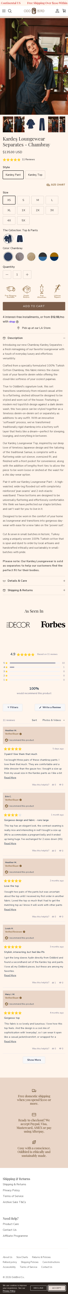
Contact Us (10, 1230)
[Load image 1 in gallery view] (34, 69)
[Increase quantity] (27, 274)
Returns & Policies (41, 1257)
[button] (19, 160)
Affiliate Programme (15, 1236)
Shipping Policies (30, 1262)
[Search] (11, 11)
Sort (35, 720)
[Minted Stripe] (31, 257)
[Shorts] (19, 239)
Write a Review (53, 708)
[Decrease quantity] (7, 274)
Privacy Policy (11, 1190)
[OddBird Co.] (34, 11)
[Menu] (4, 11)
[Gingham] (19, 257)
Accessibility (9, 1267)
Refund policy (10, 1262)
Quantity (9, 267)
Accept (56, 1288)
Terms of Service (13, 1196)
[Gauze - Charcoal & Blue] (42, 257)
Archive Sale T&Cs (14, 1202)
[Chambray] (8, 257)
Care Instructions (51, 1262)
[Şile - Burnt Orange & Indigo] (54, 257)
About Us (7, 1257)
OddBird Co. (18, 1277)
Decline (38, 1288)
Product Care (11, 1224)
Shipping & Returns (14, 1184)
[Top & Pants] (8, 239)
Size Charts (22, 1257)
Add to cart (34, 306)
